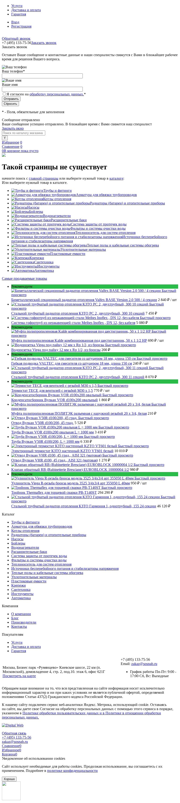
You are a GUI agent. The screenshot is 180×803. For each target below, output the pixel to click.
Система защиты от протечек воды (99, 224)
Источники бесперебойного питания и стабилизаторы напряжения (65, 568)
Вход (15, 22)
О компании (21, 614)
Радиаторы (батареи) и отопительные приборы (127, 203)
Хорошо (9, 779)
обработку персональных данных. (57, 94)
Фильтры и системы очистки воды (98, 228)
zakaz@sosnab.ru (144, 664)
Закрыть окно (13, 128)
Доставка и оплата (26, 10)
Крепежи (37, 258)
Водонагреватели (57, 216)
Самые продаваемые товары (24, 278)
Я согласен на (46, 94)
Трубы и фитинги (57, 191)
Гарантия (18, 14)
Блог (15, 618)
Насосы (33, 207)
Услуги (16, 6)
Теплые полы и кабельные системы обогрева (123, 245)
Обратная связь (14, 733)
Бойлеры (36, 212)
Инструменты (48, 266)
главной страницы (43, 178)
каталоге (116, 178)
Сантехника (43, 262)
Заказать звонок (43, 43)
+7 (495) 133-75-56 (16, 737)
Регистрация (21, 26)
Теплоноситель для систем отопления (105, 233)
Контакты (19, 627)
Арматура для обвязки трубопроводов (106, 195)
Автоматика (44, 271)
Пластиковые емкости (67, 254)
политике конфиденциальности (72, 771)
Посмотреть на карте (19, 676)
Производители (23, 622)
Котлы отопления (57, 199)
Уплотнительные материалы (83, 249)
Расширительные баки (69, 220)
